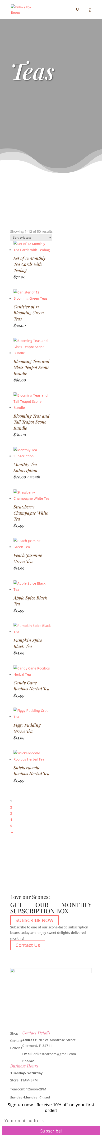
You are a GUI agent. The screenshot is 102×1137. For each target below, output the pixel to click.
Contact (16, 1040)
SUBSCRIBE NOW (34, 920)
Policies (16, 1048)
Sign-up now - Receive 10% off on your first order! (51, 1107)
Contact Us (27, 945)
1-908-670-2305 (47, 1061)
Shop (14, 1033)
